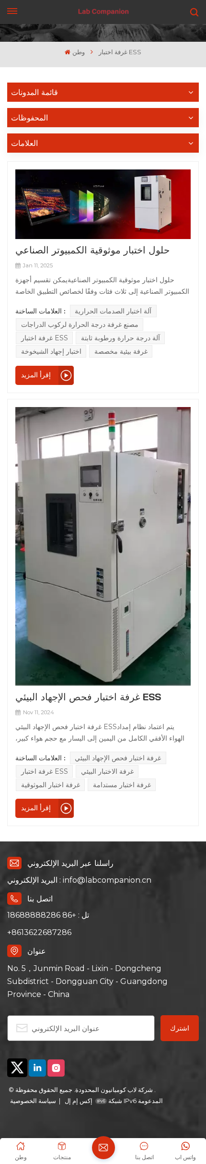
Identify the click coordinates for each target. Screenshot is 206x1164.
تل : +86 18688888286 (48, 915)
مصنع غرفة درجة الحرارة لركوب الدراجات (79, 324)
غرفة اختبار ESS (44, 338)
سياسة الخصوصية (33, 1100)
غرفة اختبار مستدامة (122, 784)
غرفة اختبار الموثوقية (50, 784)
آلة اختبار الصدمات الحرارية (113, 311)
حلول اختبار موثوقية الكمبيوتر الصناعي (92, 250)
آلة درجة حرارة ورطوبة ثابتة (120, 338)
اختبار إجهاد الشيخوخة (51, 351)
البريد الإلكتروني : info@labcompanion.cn (79, 880)
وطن (78, 52)
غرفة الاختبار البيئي (107, 771)
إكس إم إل (77, 1100)
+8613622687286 (39, 932)
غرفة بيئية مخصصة (121, 351)
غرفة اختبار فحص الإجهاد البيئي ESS (88, 697)
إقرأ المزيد (36, 375)
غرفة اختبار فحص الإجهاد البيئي (118, 758)
